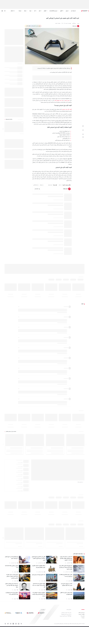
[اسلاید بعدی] (3, 128)
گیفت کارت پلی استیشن (67, 109)
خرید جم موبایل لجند (59, 100)
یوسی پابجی (67, 100)
